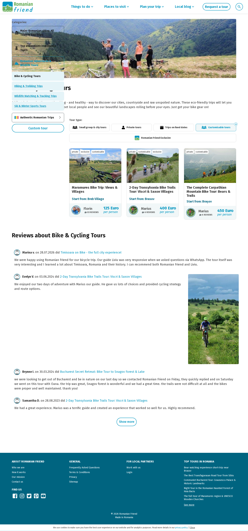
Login (129, 472)
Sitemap (73, 481)
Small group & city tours (92, 127)
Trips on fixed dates (176, 127)
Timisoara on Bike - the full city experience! (91, 252)
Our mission (18, 477)
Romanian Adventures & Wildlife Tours (35, 63)
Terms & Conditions (79, 472)
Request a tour (216, 7)
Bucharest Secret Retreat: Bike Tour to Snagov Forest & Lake (102, 372)
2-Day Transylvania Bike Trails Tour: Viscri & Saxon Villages (152, 189)
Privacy (73, 477)
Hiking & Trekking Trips (28, 86)
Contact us (17, 481)
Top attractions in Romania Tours (38, 48)
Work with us (134, 467)
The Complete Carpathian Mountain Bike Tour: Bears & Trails (208, 191)
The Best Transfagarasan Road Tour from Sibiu (209, 475)
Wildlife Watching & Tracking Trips (35, 96)
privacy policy (181, 527)
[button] (189, 504)
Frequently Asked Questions (84, 467)
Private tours (134, 127)
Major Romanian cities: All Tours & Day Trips (37, 32)
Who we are (18, 467)
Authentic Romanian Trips (37, 117)
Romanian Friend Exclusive (156, 137)
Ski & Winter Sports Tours (30, 106)
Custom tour (38, 128)
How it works (19, 472)
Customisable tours (219, 127)
